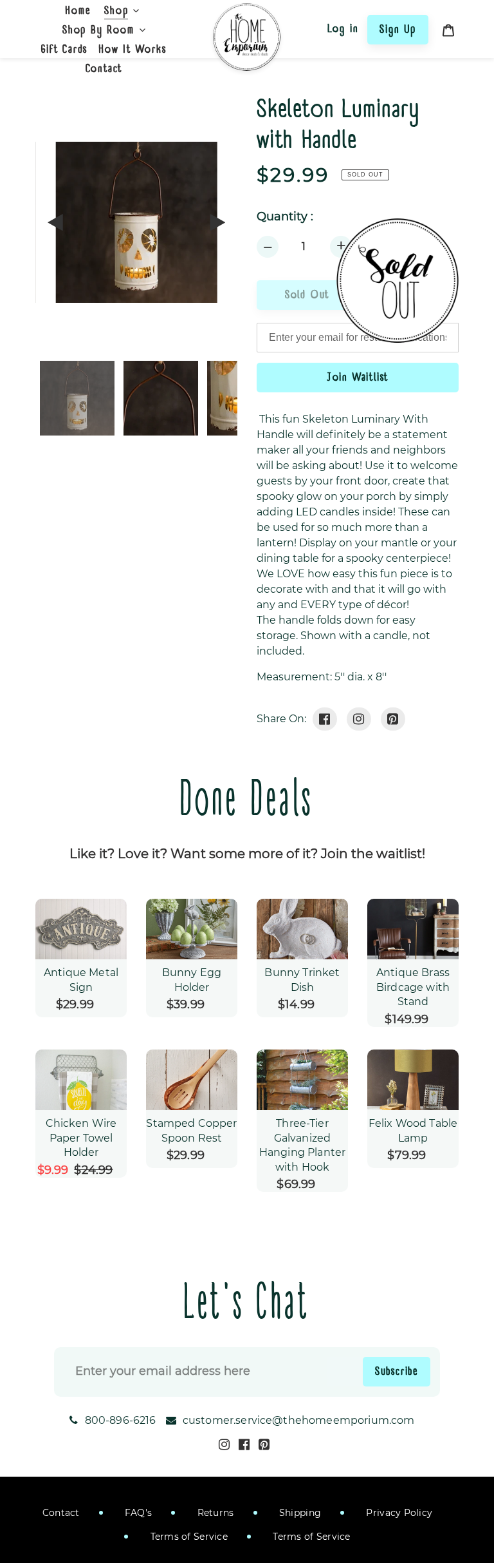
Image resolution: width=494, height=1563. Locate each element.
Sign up (398, 29)
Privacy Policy (397, 1513)
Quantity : (285, 217)
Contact (61, 1513)
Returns (213, 1513)
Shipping (299, 1513)
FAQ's (137, 1513)
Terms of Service (187, 1536)
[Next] (217, 222)
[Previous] (56, 222)
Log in (343, 28)
